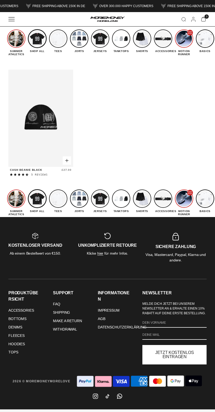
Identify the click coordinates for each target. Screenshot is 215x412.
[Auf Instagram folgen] (95, 396)
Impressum (109, 310)
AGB (101, 319)
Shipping (61, 312)
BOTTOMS (17, 319)
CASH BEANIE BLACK (26, 169)
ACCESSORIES (21, 310)
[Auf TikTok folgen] (107, 396)
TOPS (13, 352)
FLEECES (16, 335)
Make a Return (67, 321)
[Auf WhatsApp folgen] (119, 396)
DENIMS (15, 327)
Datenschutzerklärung (122, 327)
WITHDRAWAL (65, 329)
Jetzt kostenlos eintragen (174, 354)
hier (100, 253)
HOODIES (16, 344)
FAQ (56, 304)
